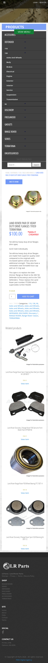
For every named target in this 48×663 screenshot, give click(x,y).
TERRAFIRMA (10, 146)
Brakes (9, 67)
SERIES (7, 139)
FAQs (4, 615)
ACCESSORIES (10, 34)
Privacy (13, 576)
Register (43, 2)
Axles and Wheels (14, 57)
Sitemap (5, 576)
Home (7, 173)
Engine (9, 76)
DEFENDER (9, 42)
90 (6, 104)
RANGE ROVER (10, 131)
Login (35, 2)
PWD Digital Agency (24, 660)
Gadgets (8, 124)
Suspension (11, 95)
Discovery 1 (33, 313)
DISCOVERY (9, 110)
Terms (20, 576)
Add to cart (28, 296)
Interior (10, 85)
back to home (14, 182)
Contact (5, 617)
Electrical (10, 71)
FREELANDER (10, 117)
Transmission (12, 99)
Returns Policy (29, 576)
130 (6, 53)
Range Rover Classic (30, 316)
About (4, 613)
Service (10, 90)
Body (9, 62)
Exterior (10, 81)
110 (6, 48)
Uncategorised (11, 153)
